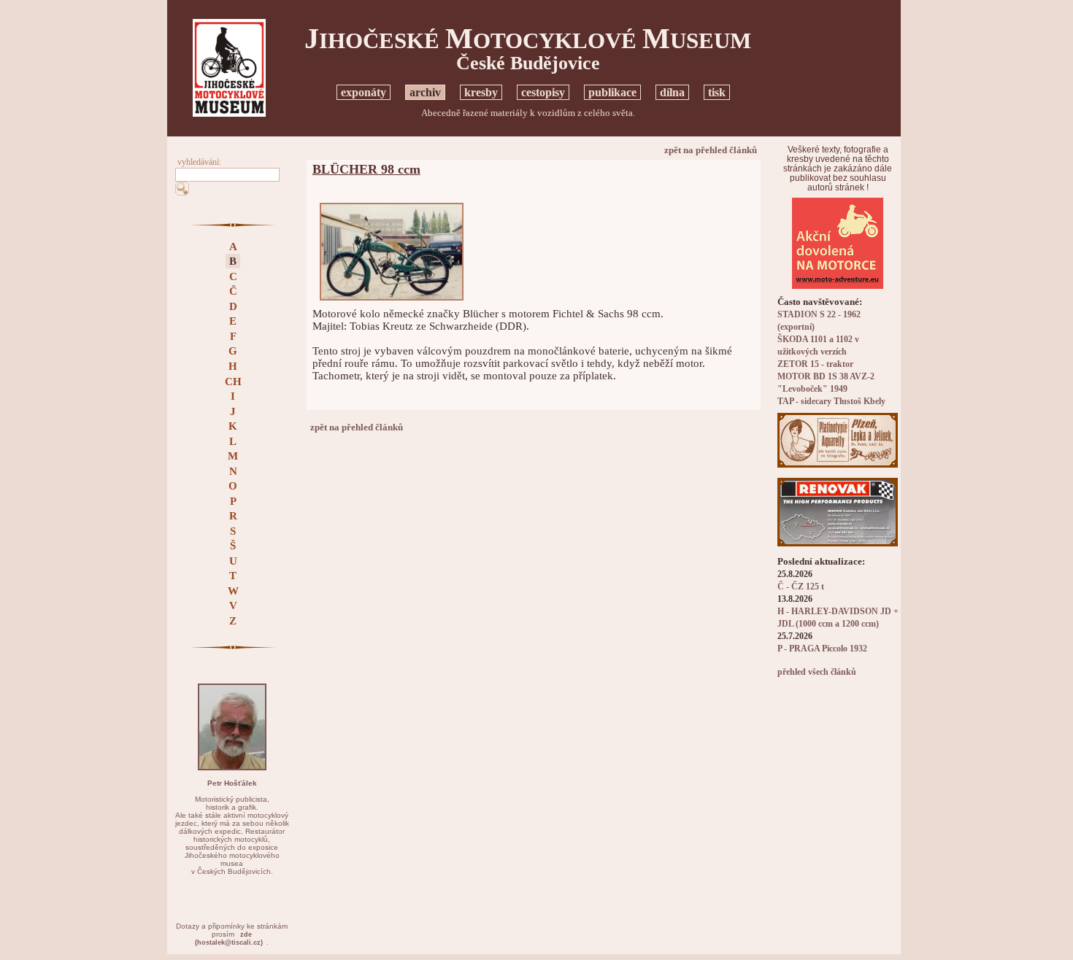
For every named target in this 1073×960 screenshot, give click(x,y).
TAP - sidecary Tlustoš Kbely (831, 401)
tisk (717, 92)
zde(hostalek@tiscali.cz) (229, 938)
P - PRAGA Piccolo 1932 (822, 649)
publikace (612, 92)
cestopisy (543, 92)
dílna (672, 92)
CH (233, 381)
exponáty (363, 92)
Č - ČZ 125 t (800, 587)
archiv (425, 92)
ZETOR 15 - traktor (815, 364)
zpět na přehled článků (710, 149)
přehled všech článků (816, 672)
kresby (481, 92)
